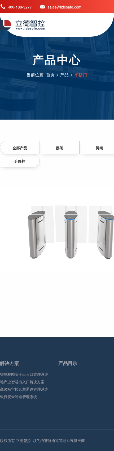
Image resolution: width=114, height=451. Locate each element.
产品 (64, 74)
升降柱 (19, 161)
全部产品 (19, 147)
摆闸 (59, 147)
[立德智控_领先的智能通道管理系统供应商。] (32, 25)
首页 (50, 74)
